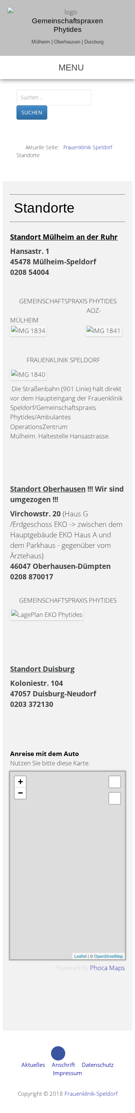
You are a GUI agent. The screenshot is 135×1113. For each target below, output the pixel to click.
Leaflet (80, 956)
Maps (117, 967)
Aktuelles (33, 1064)
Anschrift (63, 1064)
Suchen (31, 112)
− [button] (20, 793)
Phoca (99, 967)
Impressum (67, 1073)
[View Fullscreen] (114, 782)
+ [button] (20, 781)
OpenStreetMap (108, 956)
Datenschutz (98, 1064)
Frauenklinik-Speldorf (91, 1093)
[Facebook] (58, 1053)
